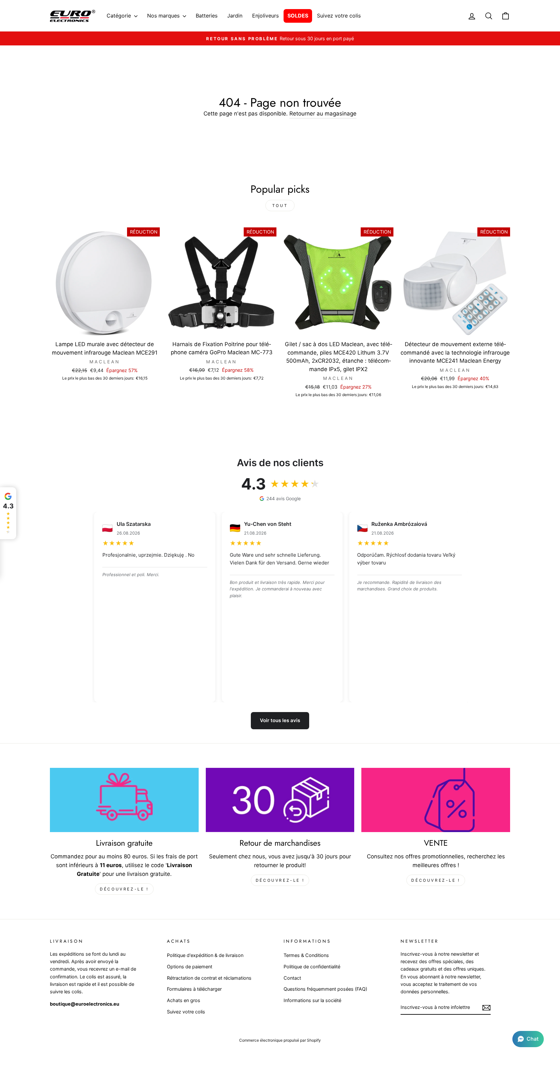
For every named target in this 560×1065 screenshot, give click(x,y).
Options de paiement (189, 966)
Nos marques (164, 15)
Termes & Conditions (306, 955)
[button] (528, 1039)
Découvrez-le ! (124, 889)
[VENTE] (435, 800)
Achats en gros (183, 1000)
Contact (292, 978)
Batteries (206, 15)
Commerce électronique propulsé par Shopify (280, 1040)
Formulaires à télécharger (194, 989)
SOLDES (297, 15)
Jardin (234, 15)
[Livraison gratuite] (124, 800)
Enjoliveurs (265, 15)
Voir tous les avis (280, 720)
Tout (280, 205)
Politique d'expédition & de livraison (205, 955)
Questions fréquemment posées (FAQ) (325, 989)
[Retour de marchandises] (280, 800)
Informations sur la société (312, 1000)
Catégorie (120, 15)
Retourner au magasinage (322, 113)
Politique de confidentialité (312, 966)
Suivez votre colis (339, 15)
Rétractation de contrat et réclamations (209, 978)
